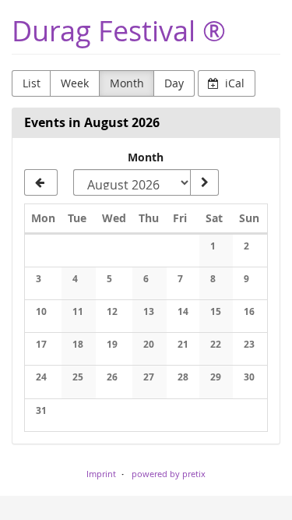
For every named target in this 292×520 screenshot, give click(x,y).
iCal (233, 83)
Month (127, 83)
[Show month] (204, 182)
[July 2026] (41, 182)
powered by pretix (169, 473)
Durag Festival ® (119, 31)
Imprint (101, 473)
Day (174, 83)
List (31, 83)
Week (75, 83)
